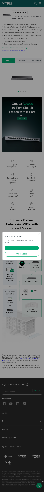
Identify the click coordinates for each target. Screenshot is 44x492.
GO (22, 248)
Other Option (21, 254)
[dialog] (22, 246)
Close (39, 234)
